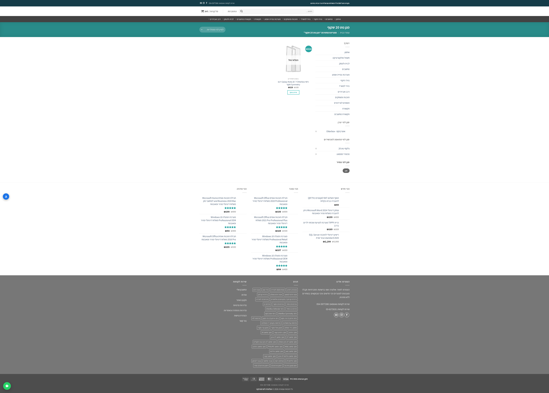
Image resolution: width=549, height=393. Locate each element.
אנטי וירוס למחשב (291, 294)
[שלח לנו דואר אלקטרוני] (201, 3)
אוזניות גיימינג (292, 290)
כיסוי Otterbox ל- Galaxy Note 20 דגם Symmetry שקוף (293, 83)
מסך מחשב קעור (270, 356)
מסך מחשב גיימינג (259, 346)
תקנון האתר (241, 300)
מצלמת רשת (279, 361)
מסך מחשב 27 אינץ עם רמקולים (265, 342)
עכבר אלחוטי (267, 361)
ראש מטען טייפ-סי (291, 365)
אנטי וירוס (256, 290)
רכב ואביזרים (215, 19)
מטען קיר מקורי (263, 327)
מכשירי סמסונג (343, 154)
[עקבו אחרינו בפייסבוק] (206, 3)
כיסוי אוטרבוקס (270, 313)
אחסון (338, 19)
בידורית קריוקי (263, 294)
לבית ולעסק (229, 19)
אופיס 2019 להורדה (277, 290)
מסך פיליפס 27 (291, 361)
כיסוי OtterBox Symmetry (287, 313)
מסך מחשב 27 (292, 337)
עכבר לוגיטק (256, 361)
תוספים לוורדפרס (342, 102)
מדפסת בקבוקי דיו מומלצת (270, 323)
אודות (244, 294)
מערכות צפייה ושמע (272, 19)
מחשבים (329, 19)
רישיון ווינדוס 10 (276, 365)
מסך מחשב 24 (267, 332)
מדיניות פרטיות (240, 305)
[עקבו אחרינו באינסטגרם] (203, 3)
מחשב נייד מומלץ (291, 327)
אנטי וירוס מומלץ (276, 294)
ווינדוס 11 (267, 304)
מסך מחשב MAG (291, 346)
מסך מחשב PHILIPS (275, 346)
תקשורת (257, 19)
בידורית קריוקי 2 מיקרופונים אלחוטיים (284, 299)
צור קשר (243, 320)
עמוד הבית (345, 32)
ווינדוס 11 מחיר (291, 309)
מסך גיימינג (293, 332)
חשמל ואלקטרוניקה (341, 57)
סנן (346, 170)
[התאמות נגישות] (6, 196)
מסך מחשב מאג (291, 351)
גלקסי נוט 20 (344, 148)
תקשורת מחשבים (244, 19)
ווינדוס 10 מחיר (291, 304)
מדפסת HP (256, 318)
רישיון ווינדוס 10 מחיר (261, 365)
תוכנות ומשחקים (291, 19)
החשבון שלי (242, 289)
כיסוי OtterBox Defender (275, 309)
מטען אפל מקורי (276, 327)
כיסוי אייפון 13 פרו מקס (271, 318)
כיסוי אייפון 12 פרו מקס (289, 318)
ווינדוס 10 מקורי (278, 304)
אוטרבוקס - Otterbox (335, 131)
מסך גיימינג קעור (280, 332)
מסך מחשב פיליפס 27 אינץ (287, 356)
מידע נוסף (293, 92)
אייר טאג (265, 290)
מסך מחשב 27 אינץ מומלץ (288, 342)
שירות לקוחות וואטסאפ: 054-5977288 (221, 3)
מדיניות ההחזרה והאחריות (235, 310)
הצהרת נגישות (240, 315)
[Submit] (241, 11)
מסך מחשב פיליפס (276, 351)
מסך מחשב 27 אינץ (277, 337)
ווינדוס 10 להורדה (262, 299)
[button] (232, 11)
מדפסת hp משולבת (290, 323)
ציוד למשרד (306, 19)
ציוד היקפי (318, 19)
